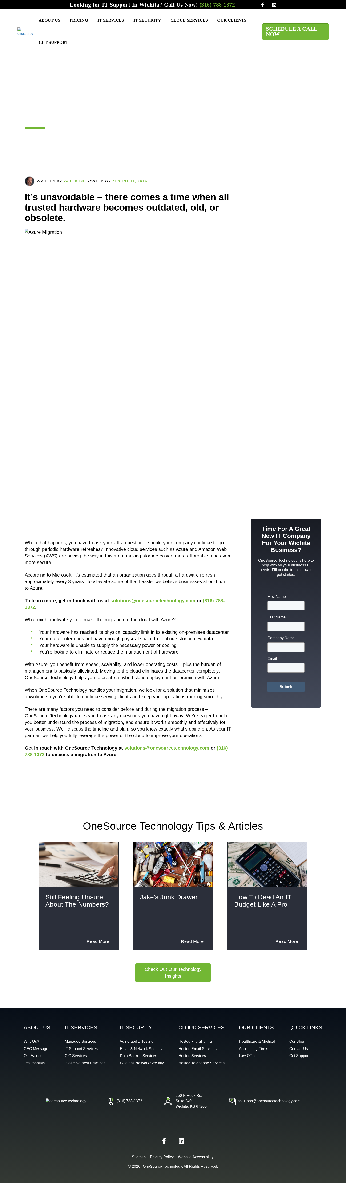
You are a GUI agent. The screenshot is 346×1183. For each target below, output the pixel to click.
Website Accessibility (195, 1157)
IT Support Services (81, 1049)
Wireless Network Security (142, 1063)
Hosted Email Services (197, 1049)
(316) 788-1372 (217, 5)
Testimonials (34, 1063)
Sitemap (139, 1157)
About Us (49, 20)
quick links (305, 1027)
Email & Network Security (141, 1049)
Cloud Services (189, 20)
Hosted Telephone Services (201, 1063)
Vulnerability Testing (136, 1041)
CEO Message (36, 1049)
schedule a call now (291, 31)
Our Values (33, 1056)
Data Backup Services (138, 1056)
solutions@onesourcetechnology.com (152, 600)
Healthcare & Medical (257, 1041)
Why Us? (31, 1041)
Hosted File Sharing (195, 1041)
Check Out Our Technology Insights (173, 973)
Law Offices (248, 1056)
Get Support (53, 42)
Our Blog (296, 1041)
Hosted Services (192, 1056)
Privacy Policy (162, 1157)
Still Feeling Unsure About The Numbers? (77, 900)
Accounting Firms (253, 1049)
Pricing (79, 20)
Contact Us (298, 1049)
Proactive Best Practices (85, 1063)
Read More (98, 941)
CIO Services (76, 1056)
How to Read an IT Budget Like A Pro (262, 900)
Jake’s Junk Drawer (168, 897)
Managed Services (80, 1041)
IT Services (110, 20)
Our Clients (231, 20)
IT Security (147, 20)
